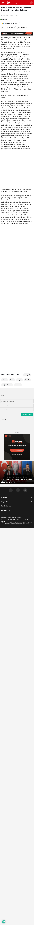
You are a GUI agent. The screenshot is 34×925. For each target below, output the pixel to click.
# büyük (19, 380)
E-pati (3, 522)
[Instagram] (25, 490)
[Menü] (3, 2)
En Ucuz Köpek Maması (18, 522)
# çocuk (27, 380)
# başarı (4, 380)
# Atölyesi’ (27, 375)
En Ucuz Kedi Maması (27, 522)
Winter (3, 521)
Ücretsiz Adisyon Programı (24, 523)
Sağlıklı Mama (11, 522)
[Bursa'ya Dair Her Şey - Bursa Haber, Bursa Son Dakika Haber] (12, 2)
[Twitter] (18, 490)
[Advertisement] (17, 169)
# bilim (11, 380)
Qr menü (17, 523)
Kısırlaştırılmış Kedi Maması (10, 523)
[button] (31, 2)
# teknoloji (17, 385)
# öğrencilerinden (6, 385)
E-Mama (6, 522)
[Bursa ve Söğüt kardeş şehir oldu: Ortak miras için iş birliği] (17, 472)
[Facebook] (11, 490)
